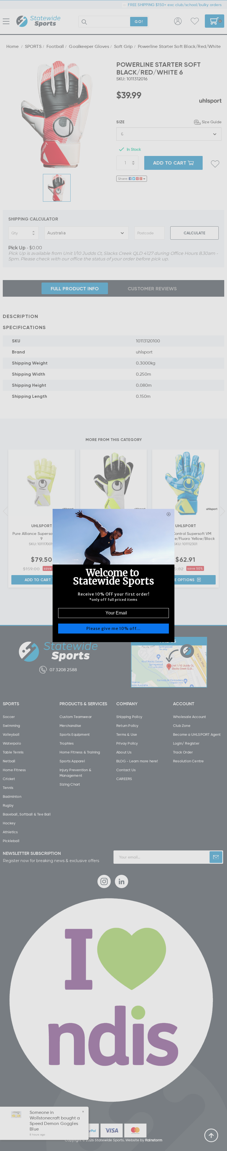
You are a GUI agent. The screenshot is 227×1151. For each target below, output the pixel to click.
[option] (57, 114)
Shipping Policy (129, 716)
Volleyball (11, 734)
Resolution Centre (188, 761)
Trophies (67, 743)
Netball (9, 761)
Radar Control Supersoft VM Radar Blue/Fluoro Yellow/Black (185, 536)
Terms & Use (126, 734)
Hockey (9, 823)
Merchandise (70, 725)
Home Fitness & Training (80, 752)
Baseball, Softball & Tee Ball (27, 814)
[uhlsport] (210, 101)
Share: (123, 178)
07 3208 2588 (63, 669)
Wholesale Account (189, 716)
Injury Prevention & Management (75, 773)
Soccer (9, 716)
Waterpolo (12, 743)
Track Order (183, 752)
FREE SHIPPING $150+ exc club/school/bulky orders (174, 4)
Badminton (12, 796)
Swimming (11, 725)
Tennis (8, 787)
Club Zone (181, 725)
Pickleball (11, 841)
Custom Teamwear (76, 716)
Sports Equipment (75, 734)
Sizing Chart (70, 784)
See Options (182, 580)
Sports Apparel (72, 761)
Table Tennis (13, 752)
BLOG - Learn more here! (137, 761)
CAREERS (124, 778)
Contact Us (126, 770)
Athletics (10, 832)
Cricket (9, 778)
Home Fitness (14, 770)
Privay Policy (127, 743)
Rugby (8, 805)
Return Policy (127, 725)
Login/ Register (186, 743)
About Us (124, 752)
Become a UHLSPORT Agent (197, 734)
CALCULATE (194, 232)
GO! (139, 21)
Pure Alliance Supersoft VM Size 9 (41, 536)
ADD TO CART (169, 163)
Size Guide (211, 121)
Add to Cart (38, 579)
